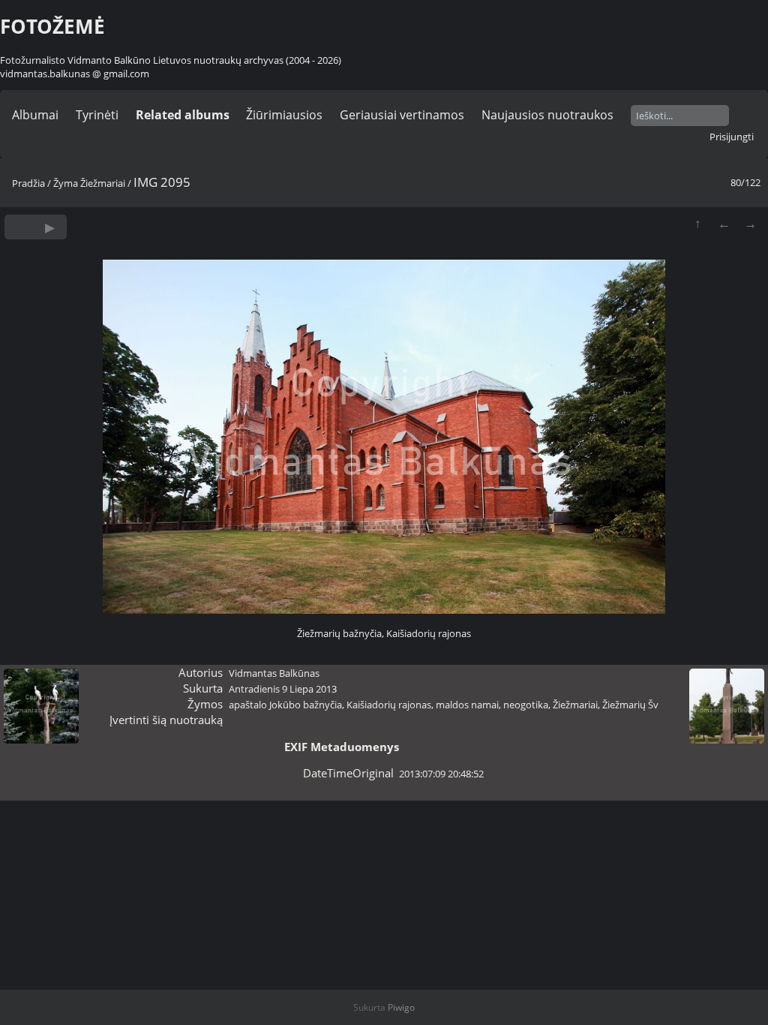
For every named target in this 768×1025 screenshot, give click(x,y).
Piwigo (401, 1007)
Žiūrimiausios (284, 115)
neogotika (525, 704)
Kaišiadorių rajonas (388, 704)
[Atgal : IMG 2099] (724, 223)
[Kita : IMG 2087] (750, 223)
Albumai (35, 115)
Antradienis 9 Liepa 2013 (283, 689)
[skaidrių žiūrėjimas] (50, 227)
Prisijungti (732, 136)
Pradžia (28, 183)
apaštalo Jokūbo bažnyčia (285, 704)
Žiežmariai (102, 183)
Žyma (65, 183)
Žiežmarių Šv (630, 704)
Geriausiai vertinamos (402, 115)
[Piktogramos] (698, 223)
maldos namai (467, 704)
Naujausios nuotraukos (548, 115)
